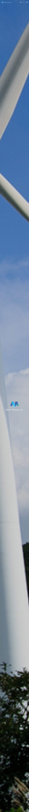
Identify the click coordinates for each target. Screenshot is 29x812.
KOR (21, 2)
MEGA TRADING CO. (6, 2)
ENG (24, 2)
